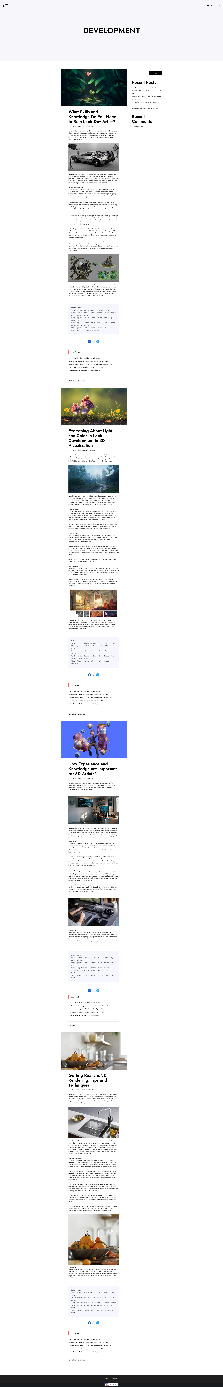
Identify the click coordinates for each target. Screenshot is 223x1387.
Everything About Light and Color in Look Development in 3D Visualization (90, 364)
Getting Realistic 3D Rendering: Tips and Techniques (84, 371)
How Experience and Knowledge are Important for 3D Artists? (86, 367)
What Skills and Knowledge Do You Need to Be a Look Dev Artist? (88, 361)
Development (81, 381)
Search (133, 70)
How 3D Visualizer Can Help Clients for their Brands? (84, 358)
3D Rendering (72, 381)
